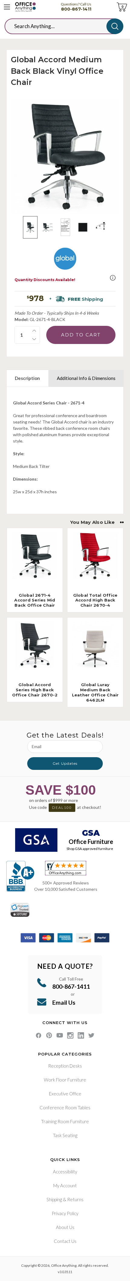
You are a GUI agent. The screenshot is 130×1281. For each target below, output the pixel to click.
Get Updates (65, 763)
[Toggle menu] (7, 7)
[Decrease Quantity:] (34, 339)
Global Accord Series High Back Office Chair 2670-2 (35, 689)
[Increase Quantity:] (34, 330)
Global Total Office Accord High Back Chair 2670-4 (95, 600)
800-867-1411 (76, 9)
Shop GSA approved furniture (90, 848)
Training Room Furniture (65, 1121)
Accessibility (65, 1171)
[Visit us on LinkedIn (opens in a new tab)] (81, 1035)
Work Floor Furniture (65, 1079)
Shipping (54, 1199)
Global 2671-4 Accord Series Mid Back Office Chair (34, 600)
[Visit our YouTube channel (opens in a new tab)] (60, 1035)
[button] (112, 278)
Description (27, 378)
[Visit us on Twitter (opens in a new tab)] (91, 1035)
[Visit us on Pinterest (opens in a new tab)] (49, 1035)
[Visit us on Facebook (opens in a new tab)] (38, 1035)
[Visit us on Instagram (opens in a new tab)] (70, 1035)
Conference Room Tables (65, 1107)
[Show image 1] (30, 227)
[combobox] (60, 26)
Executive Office (65, 1093)
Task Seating (65, 1135)
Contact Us (65, 1241)
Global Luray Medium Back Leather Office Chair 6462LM (95, 692)
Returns (75, 1199)
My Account (65, 1185)
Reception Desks (65, 1066)
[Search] (114, 26)
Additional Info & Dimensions (86, 378)
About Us (65, 1227)
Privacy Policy (65, 1213)
